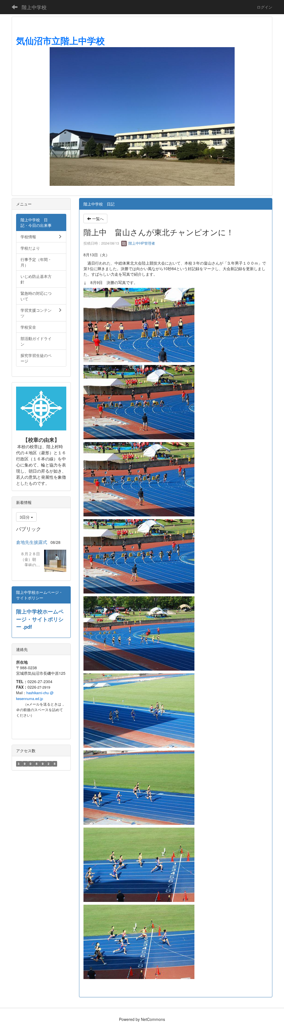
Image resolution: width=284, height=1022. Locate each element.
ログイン (264, 7)
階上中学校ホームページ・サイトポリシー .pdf (40, 619)
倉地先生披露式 (31, 542)
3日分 (25, 517)
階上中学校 (34, 7)
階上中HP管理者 (141, 243)
